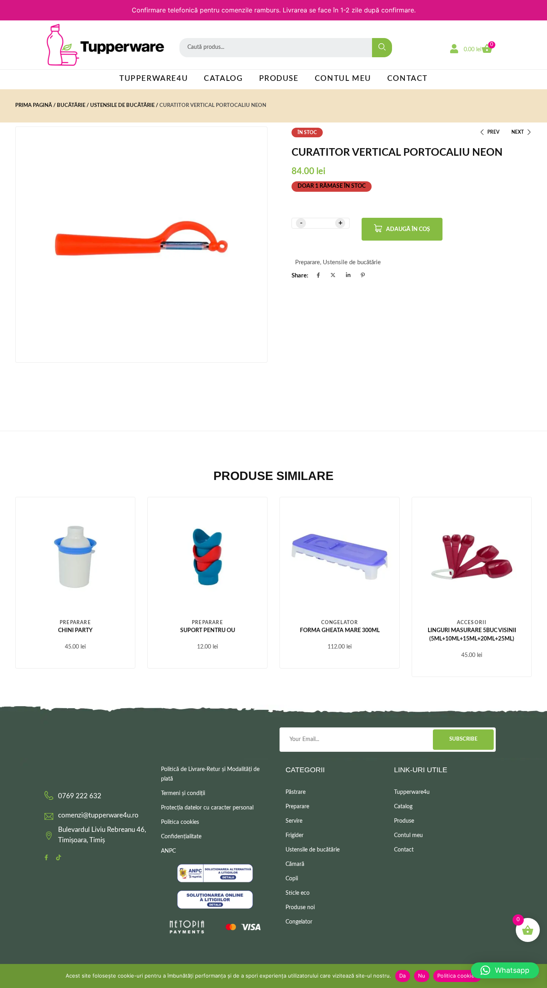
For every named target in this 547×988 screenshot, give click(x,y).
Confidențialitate (181, 836)
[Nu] (537, 976)
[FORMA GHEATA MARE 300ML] (339, 556)
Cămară (295, 864)
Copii (292, 879)
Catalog (223, 78)
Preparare (307, 262)
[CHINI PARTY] (75, 556)
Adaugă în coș (408, 229)
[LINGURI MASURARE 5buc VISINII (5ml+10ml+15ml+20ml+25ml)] (471, 556)
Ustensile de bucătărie (122, 105)
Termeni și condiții (183, 793)
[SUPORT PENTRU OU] (207, 556)
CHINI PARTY (75, 630)
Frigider (295, 835)
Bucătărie (71, 105)
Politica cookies (180, 822)
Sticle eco (298, 893)
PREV (493, 132)
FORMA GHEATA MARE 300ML (340, 630)
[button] (505, 970)
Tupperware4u (153, 78)
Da (402, 975)
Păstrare (296, 792)
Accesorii (472, 622)
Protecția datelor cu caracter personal (207, 808)
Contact (407, 78)
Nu (422, 975)
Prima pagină (33, 105)
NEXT (517, 132)
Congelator (339, 622)
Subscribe (463, 739)
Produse (279, 78)
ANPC (168, 851)
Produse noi (300, 907)
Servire (294, 821)
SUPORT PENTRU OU (207, 630)
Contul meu (343, 78)
